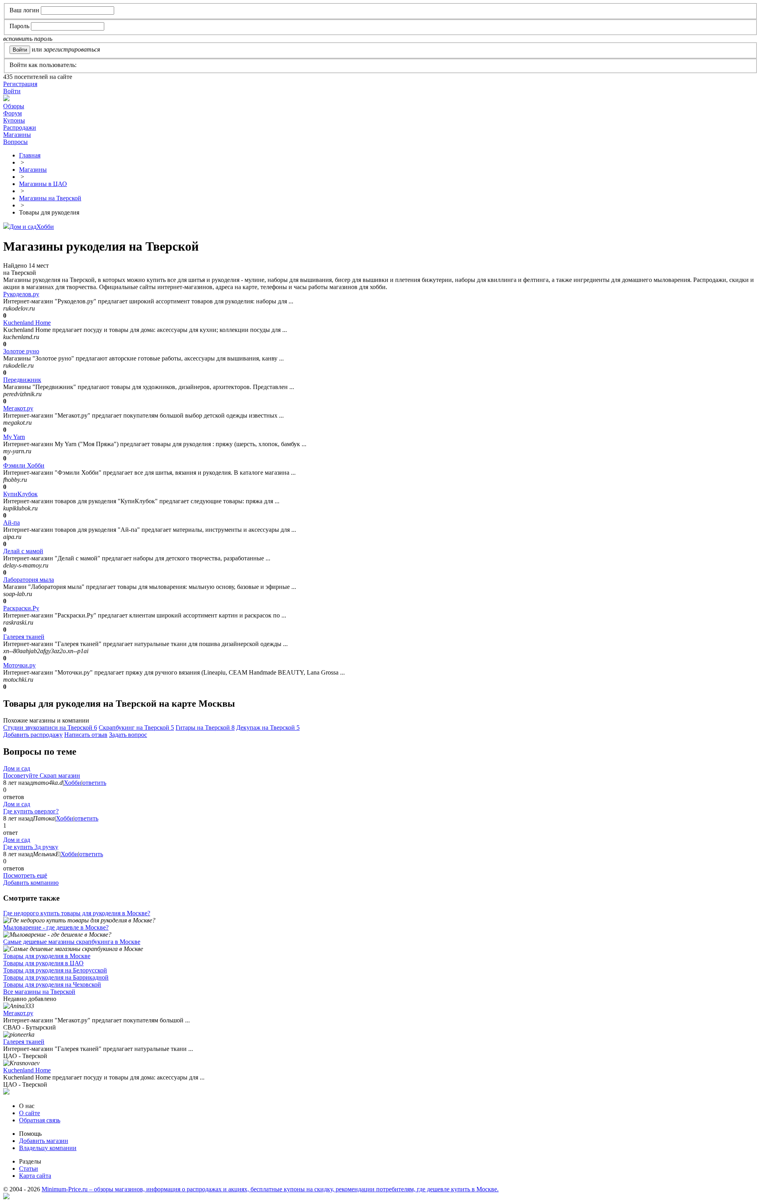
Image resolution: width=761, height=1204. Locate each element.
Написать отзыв (85, 734)
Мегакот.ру (18, 408)
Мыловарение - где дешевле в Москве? (56, 927)
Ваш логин (24, 10)
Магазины (17, 134)
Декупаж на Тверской (268, 727)
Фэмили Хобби (23, 465)
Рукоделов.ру (21, 294)
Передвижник (22, 379)
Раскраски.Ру (21, 608)
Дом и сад (23, 226)
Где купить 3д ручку (30, 847)
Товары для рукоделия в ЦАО (43, 963)
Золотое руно (21, 351)
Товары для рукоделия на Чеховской (52, 984)
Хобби (45, 226)
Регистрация (20, 84)
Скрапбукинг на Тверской (136, 727)
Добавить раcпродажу (33, 734)
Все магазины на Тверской (39, 991)
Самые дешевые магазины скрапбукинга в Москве (71, 941)
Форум (12, 113)
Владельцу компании (47, 1148)
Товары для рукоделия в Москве (46, 956)
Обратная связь (39, 1120)
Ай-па (11, 522)
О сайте (29, 1113)
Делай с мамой (23, 551)
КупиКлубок (20, 494)
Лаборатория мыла (28, 579)
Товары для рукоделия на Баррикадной (56, 977)
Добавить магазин (43, 1140)
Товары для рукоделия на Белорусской (55, 970)
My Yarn (14, 436)
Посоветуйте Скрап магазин (41, 775)
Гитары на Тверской (205, 727)
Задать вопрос (128, 734)
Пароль (19, 26)
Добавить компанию (31, 882)
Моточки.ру (19, 665)
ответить (94, 782)
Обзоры (13, 106)
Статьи (28, 1168)
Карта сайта (35, 1175)
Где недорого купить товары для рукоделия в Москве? (76, 913)
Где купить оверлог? (31, 811)
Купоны (14, 120)
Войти (12, 91)
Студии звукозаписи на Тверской (50, 727)
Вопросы (15, 141)
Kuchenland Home (27, 322)
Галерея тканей (23, 636)
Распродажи (19, 127)
